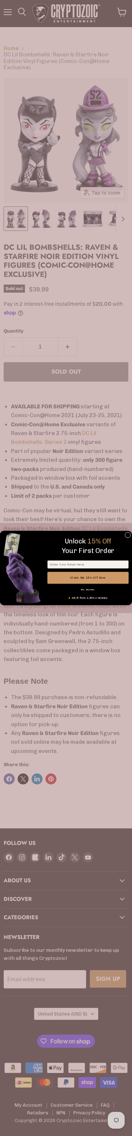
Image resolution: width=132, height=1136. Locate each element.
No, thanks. (88, 589)
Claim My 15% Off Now (88, 577)
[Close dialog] (128, 535)
